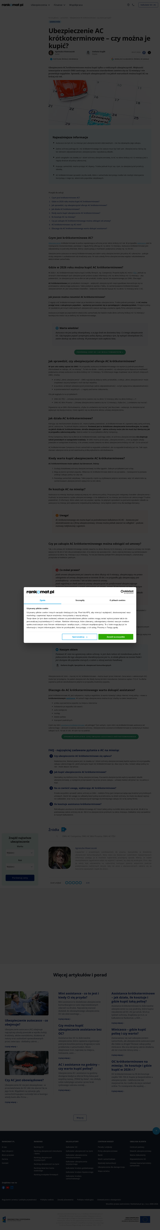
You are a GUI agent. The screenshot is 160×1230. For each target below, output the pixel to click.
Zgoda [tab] (42, 600)
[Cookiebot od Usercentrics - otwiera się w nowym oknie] (123, 592)
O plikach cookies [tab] (117, 600)
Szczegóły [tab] (80, 600)
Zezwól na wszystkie (116, 637)
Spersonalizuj (78, 637)
